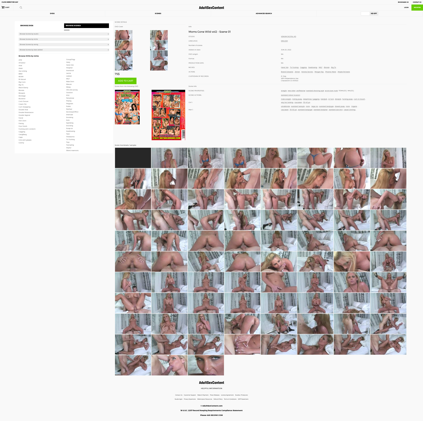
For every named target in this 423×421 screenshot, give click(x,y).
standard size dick (336, 110)
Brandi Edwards (287, 72)
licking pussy (297, 99)
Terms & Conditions (230, 399)
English (284, 41)
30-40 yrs (306, 102)
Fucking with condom (27, 129)
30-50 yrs (293, 110)
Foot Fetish (23, 126)
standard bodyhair (321, 110)
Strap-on (69, 128)
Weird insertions (72, 150)
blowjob (338, 99)
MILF (68, 79)
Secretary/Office (72, 112)
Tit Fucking (70, 139)
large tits (314, 106)
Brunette (22, 99)
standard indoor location (290, 95)
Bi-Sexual (22, 79)
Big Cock (22, 82)
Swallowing (70, 131)
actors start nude (331, 91)
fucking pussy (347, 99)
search (21, 7)
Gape (21, 137)
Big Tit (21, 85)
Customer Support (190, 395)
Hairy (68, 62)
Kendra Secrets (307, 72)
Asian (21, 68)
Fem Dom (22, 121)
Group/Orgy (70, 59)
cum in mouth (359, 99)
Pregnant (69, 103)
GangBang (23, 134)
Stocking (69, 126)
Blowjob (22, 93)
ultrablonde (285, 106)
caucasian (298, 102)
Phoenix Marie (330, 72)
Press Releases (215, 395)
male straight (286, 99)
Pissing (68, 101)
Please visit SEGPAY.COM (211, 415)
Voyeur (68, 148)
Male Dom (70, 81)
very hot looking (287, 102)
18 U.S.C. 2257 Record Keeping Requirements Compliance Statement (212, 410)
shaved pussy (340, 106)
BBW (20, 74)
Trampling (70, 145)
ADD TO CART (125, 81)
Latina (68, 73)
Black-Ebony (23, 87)
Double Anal (23, 110)
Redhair (69, 109)
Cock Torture (23, 101)
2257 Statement (243, 399)
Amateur (22, 63)
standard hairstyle (298, 106)
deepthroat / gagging (311, 99)
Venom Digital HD (288, 36)
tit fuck (331, 99)
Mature (69, 84)
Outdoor (69, 92)
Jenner (297, 72)
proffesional (300, 91)
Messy (68, 87)
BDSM (21, 76)
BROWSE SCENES (73, 25)
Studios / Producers (241, 395)
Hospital (69, 68)
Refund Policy (218, 399)
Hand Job (70, 65)
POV (67, 95)
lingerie (354, 106)
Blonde (21, 90)
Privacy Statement (190, 399)
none (308, 106)
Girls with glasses (25, 140)
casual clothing (349, 110)
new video (292, 91)
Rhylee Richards (344, 72)
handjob (324, 99)
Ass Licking (23, 71)
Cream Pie (22, 104)
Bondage (22, 96)
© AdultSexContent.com (212, 406)
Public (68, 106)
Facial (21, 118)
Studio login (178, 399)
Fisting (21, 123)
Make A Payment (203, 395)
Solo (68, 120)
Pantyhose (70, 98)
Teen (68, 134)
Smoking (69, 117)
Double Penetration (26, 112)
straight (284, 91)
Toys (67, 142)
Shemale (69, 115)
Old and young (72, 90)
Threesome (70, 137)
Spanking (69, 123)
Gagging (22, 132)
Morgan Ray (319, 72)
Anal (20, 65)
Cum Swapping (24, 107)
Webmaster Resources (204, 399)
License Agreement (227, 395)
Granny (21, 143)
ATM (20, 60)
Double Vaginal (24, 115)
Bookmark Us (403, 2)
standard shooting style (315, 91)
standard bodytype (326, 106)
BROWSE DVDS (26, 25)
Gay (10, 2)
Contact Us (417, 2)
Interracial (70, 70)
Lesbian (69, 76)
